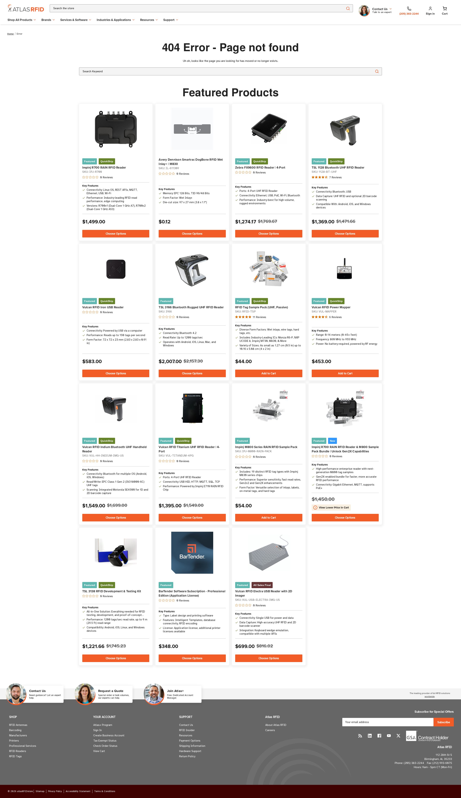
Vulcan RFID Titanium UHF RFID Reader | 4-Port (189, 449)
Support (168, 20)
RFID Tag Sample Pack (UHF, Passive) (261, 307)
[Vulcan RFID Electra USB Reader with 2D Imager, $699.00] (269, 552)
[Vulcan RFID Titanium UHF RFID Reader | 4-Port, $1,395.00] (192, 408)
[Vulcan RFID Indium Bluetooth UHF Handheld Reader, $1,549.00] (116, 408)
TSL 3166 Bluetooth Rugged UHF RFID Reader (191, 307)
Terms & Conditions (104, 791)
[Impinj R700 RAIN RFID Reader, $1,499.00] (116, 129)
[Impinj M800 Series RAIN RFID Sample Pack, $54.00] (269, 408)
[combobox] (192, 8)
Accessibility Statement (78, 791)
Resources (147, 20)
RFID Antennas (18, 725)
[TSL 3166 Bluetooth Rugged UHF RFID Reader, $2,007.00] (192, 269)
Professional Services (22, 746)
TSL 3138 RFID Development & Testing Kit (111, 591)
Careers (270, 730)
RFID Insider (187, 730)
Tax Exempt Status (105, 740)
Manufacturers (18, 735)
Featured (89, 161)
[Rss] (360, 736)
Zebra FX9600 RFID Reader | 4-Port (260, 167)
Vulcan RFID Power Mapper (331, 307)
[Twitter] (398, 736)
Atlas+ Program (102, 725)
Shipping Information (192, 746)
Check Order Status (105, 746)
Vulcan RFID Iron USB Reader (103, 307)
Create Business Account (108, 735)
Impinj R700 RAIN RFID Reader (104, 167)
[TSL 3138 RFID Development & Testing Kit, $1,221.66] (116, 553)
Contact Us (186, 725)
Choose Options (116, 233)
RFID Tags (15, 756)
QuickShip (106, 161)
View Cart (99, 751)
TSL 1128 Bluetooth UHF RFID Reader (338, 167)
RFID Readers (17, 751)
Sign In (97, 730)
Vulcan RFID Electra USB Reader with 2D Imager (263, 593)
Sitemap (40, 791)
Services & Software (74, 20)
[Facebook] (379, 736)
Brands (46, 20)
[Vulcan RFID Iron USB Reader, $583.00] (116, 269)
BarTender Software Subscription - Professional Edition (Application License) (192, 593)
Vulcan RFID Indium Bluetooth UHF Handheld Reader (114, 449)
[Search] (348, 8)
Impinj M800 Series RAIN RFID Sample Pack (266, 447)
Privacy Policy (55, 791)
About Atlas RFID (275, 725)
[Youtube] (389, 736)
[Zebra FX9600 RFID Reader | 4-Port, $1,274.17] (269, 129)
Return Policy (187, 756)
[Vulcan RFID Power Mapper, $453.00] (345, 269)
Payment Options (189, 740)
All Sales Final (262, 585)
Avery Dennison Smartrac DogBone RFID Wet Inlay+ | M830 (191, 161)
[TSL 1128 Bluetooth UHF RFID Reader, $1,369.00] (345, 129)
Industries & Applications (114, 20)
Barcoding (15, 730)
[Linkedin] (370, 736)
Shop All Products (20, 20)
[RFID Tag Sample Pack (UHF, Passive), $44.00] (269, 269)
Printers (14, 740)
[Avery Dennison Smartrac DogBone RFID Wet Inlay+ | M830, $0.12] (192, 129)
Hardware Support (190, 751)
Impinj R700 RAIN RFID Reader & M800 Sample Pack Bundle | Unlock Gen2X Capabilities (345, 449)
